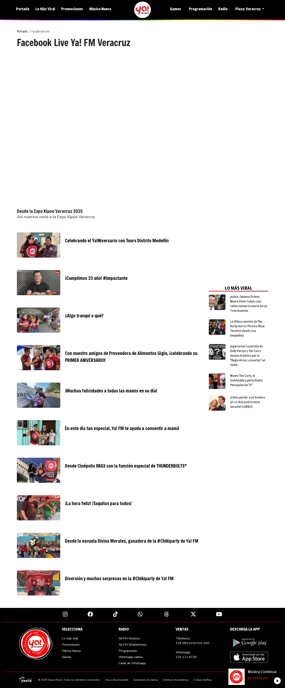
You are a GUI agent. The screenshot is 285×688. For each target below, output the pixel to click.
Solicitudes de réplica (145, 680)
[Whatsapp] (140, 614)
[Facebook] (90, 614)
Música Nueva (100, 9)
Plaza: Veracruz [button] (248, 9)
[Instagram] (65, 614)
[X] (193, 614)
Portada (22, 9)
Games (175, 9)
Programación (200, 9)
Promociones (72, 9)
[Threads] (166, 614)
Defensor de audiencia (175, 680)
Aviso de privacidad (116, 680)
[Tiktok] (115, 614)
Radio (223, 9)
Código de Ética (203, 680)
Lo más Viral (45, 9)
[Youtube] (219, 614)
